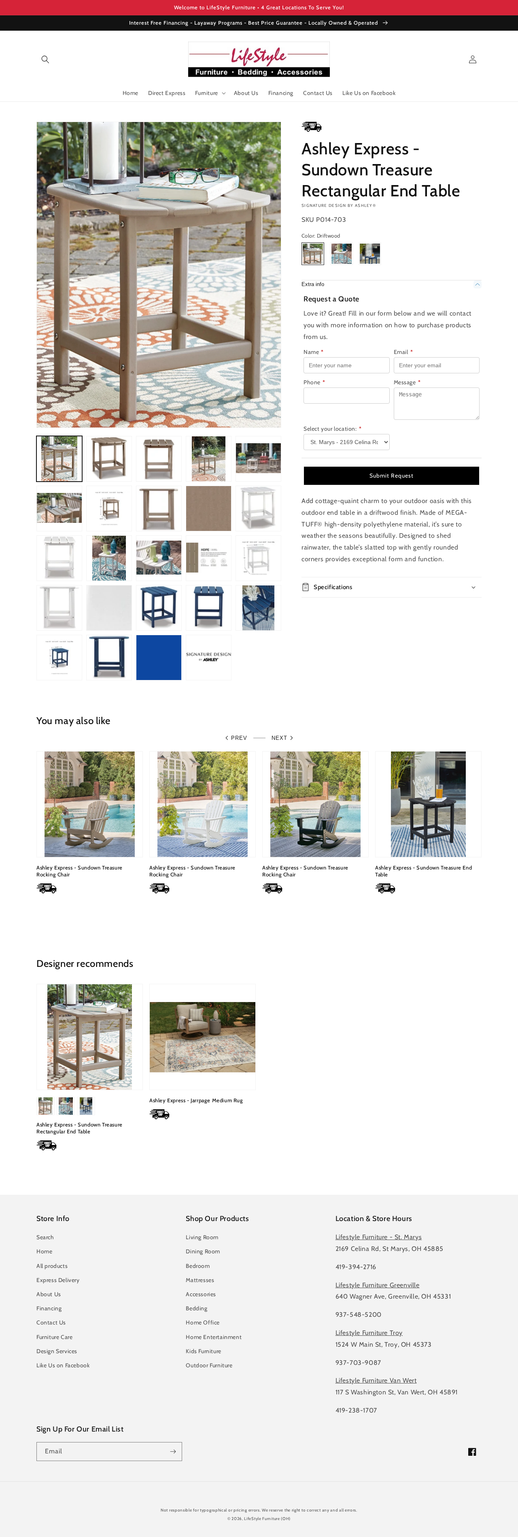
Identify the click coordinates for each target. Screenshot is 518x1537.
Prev (239, 738)
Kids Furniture (203, 1351)
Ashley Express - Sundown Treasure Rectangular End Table (79, 1128)
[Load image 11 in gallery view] (258, 508)
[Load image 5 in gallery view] (258, 459)
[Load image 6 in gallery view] (59, 508)
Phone (314, 382)
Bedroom (198, 1266)
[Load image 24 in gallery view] (109, 657)
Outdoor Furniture (209, 1365)
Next (279, 738)
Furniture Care (54, 1337)
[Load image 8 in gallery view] (159, 508)
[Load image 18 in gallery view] (109, 608)
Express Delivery (58, 1280)
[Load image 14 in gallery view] (159, 558)
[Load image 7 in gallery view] (109, 508)
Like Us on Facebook (62, 1365)
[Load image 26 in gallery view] (208, 657)
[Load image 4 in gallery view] (208, 459)
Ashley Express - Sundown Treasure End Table (423, 871)
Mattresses (200, 1280)
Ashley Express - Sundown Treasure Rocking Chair (79, 871)
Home (44, 1251)
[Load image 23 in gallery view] (59, 657)
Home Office (203, 1322)
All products (52, 1266)
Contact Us (51, 1322)
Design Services (56, 1351)
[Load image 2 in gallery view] (109, 459)
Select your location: (332, 428)
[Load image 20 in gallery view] (159, 608)
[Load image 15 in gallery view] (208, 558)
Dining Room (203, 1251)
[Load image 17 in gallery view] (59, 608)
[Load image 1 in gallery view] (59, 459)
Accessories (201, 1294)
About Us (48, 1294)
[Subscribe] (173, 1451)
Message (407, 382)
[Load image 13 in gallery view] (109, 558)
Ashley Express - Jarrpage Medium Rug (196, 1100)
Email (403, 352)
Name (314, 352)
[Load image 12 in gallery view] (59, 558)
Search (45, 1237)
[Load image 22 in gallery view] (258, 608)
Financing (49, 1308)
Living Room (202, 1237)
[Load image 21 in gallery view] (208, 608)
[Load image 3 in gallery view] (159, 459)
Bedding (196, 1308)
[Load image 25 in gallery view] (159, 657)
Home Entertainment (214, 1337)
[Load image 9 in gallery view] (208, 508)
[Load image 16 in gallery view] (258, 558)
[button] (45, 59)
